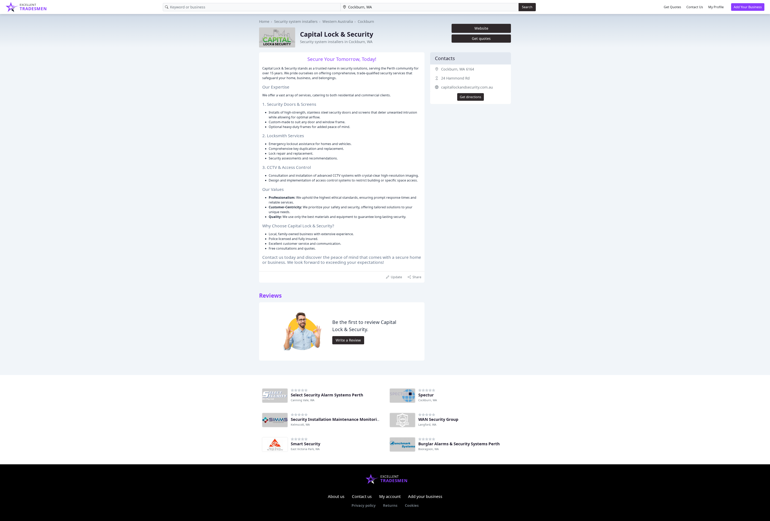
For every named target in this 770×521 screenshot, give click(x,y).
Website (481, 28)
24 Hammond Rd (455, 78)
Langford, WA (427, 424)
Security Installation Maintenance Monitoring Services (345, 419)
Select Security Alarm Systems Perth (327, 395)
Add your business (425, 496)
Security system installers (296, 21)
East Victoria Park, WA (305, 449)
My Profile (716, 7)
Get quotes (481, 38)
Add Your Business (748, 7)
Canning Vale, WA (302, 400)
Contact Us (694, 7)
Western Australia (337, 21)
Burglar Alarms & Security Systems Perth (459, 443)
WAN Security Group (438, 419)
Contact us (362, 496)
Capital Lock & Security (336, 34)
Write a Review (348, 340)
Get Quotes (672, 7)
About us (336, 496)
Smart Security (305, 443)
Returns (390, 505)
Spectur (426, 395)
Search (527, 7)
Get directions (470, 97)
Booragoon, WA (428, 449)
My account (390, 496)
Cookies (412, 505)
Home (264, 21)
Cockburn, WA (427, 400)
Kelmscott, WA (300, 424)
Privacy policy (364, 505)
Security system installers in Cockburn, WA (336, 41)
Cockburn (366, 21)
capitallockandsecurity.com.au (467, 87)
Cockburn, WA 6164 (457, 69)
